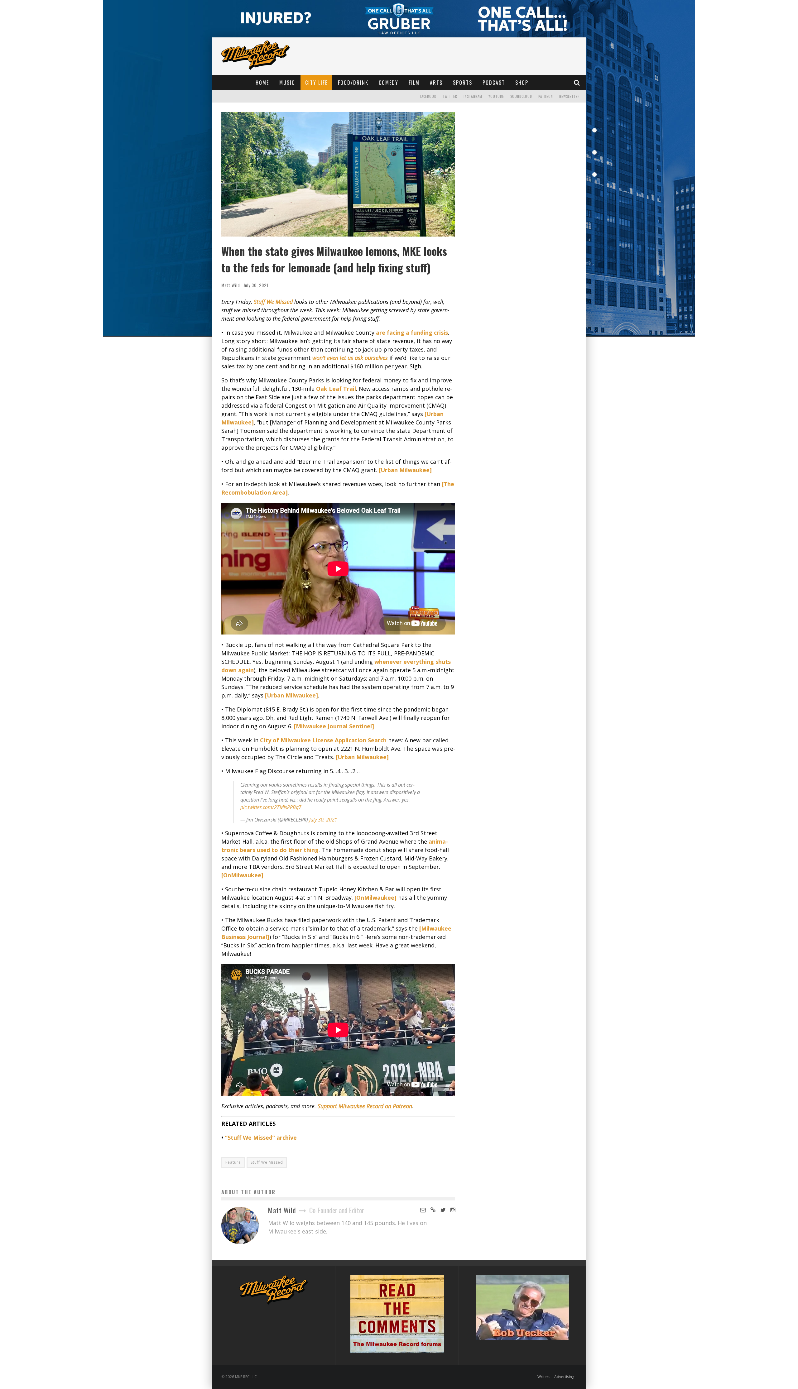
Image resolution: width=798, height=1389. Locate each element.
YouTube (496, 96)
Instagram (473, 96)
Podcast (494, 82)
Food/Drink (353, 82)
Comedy (388, 82)
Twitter (450, 96)
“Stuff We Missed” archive (261, 1137)
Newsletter (569, 96)
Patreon (545, 96)
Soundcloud (521, 96)
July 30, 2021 (323, 819)
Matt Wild (230, 285)
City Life (316, 82)
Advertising (564, 1376)
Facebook (428, 96)
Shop (521, 82)
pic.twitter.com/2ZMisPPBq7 (270, 807)
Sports (462, 82)
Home (262, 82)
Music (287, 82)
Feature (233, 1162)
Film (414, 82)
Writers (543, 1376)
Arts (436, 82)
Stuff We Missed (267, 1162)
